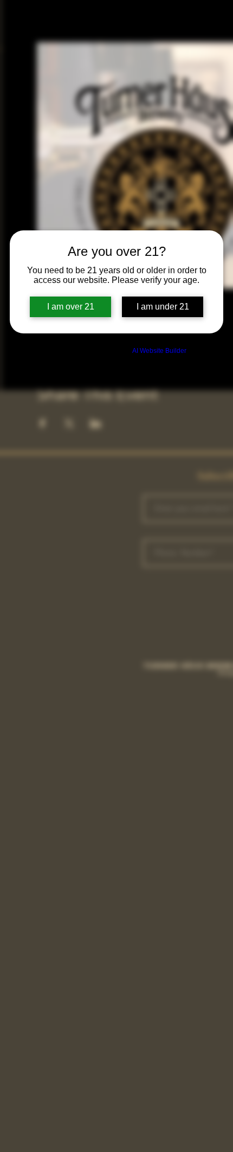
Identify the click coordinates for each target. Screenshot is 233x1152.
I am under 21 (163, 306)
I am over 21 (70, 306)
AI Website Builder (159, 351)
